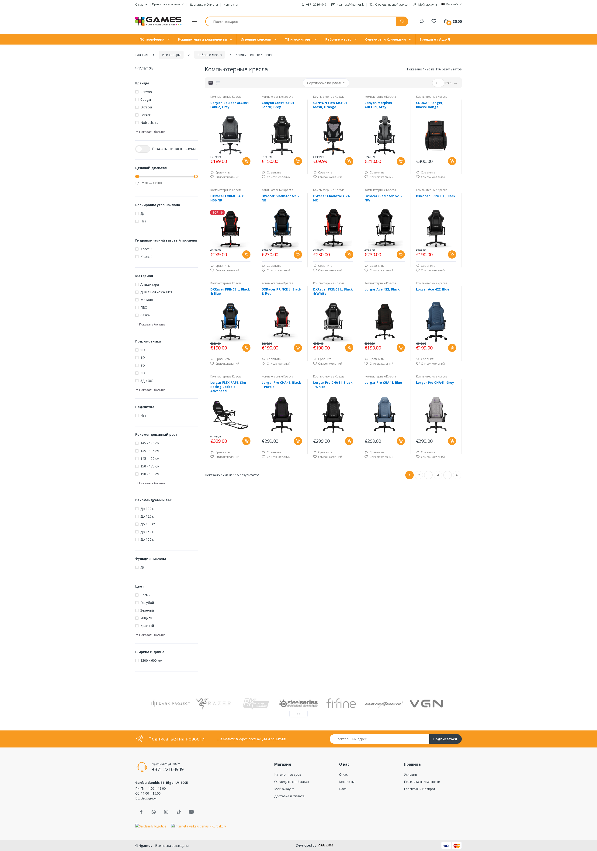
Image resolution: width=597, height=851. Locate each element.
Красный (147, 625)
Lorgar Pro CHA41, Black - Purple (281, 385)
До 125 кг (147, 516)
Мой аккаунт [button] (427, 4)
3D (142, 373)
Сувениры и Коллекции (386, 39)
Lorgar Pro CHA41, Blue (383, 383)
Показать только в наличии (173, 148)
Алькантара (149, 284)
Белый (145, 595)
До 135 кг (147, 524)
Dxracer (146, 107)
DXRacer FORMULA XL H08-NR (227, 198)
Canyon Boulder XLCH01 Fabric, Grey (229, 105)
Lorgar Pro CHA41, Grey (435, 383)
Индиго (146, 618)
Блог (342, 789)
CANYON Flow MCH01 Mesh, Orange (330, 105)
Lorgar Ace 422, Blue (432, 289)
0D (142, 350)
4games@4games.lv (350, 4)
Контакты (231, 4)
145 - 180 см (149, 443)
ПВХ (143, 307)
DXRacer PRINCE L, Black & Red (281, 291)
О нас (343, 774)
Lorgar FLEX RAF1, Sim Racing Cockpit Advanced (228, 387)
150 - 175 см (149, 466)
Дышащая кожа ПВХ (156, 292)
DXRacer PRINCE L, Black (436, 196)
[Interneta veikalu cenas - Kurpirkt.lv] (198, 826)
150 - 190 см (149, 474)
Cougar (145, 99)
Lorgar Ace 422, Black (382, 289)
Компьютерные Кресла (226, 97)
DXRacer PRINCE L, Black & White (333, 291)
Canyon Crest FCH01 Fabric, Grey (278, 105)
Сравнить (222, 172)
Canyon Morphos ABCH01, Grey (378, 105)
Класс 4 (146, 256)
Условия (410, 774)
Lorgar (145, 115)
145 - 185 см (149, 451)
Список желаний (227, 177)
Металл (146, 300)
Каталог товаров (287, 774)
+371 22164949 (315, 4)
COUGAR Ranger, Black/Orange (429, 105)
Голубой (147, 602)
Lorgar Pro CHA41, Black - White (333, 385)
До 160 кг (147, 539)
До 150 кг (147, 531)
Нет (143, 221)
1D (142, 357)
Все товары (171, 54)
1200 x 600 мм (151, 660)
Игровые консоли (256, 39)
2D (142, 365)
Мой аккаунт (284, 789)
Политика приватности (422, 781)
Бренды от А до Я (435, 39)
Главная (141, 54)
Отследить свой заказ (391, 4)
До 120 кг (147, 508)
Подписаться (445, 739)
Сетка (144, 315)
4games (145, 845)
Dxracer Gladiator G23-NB (280, 198)
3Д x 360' (147, 380)
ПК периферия (152, 39)
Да (142, 213)
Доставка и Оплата (204, 4)
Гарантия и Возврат (419, 789)
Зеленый (147, 610)
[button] (141, 4)
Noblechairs (149, 122)
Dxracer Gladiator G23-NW (383, 198)
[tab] (210, 83)
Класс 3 (146, 249)
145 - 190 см (149, 458)
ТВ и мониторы (298, 39)
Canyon (146, 92)
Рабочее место (338, 39)
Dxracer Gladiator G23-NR (332, 198)
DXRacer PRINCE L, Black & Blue (230, 291)
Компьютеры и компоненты (203, 39)
